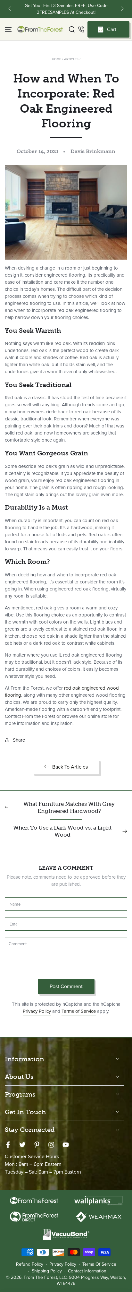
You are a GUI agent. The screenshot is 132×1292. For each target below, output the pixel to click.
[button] (71, 29)
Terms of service (99, 1264)
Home (56, 59)
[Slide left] (10, 9)
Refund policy (29, 1264)
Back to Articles (70, 767)
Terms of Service (79, 1011)
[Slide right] (121, 9)
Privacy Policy (37, 1011)
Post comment (66, 986)
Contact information (87, 1271)
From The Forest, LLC (45, 1277)
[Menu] (8, 29)
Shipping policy (47, 1271)
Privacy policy (62, 1264)
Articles (71, 59)
